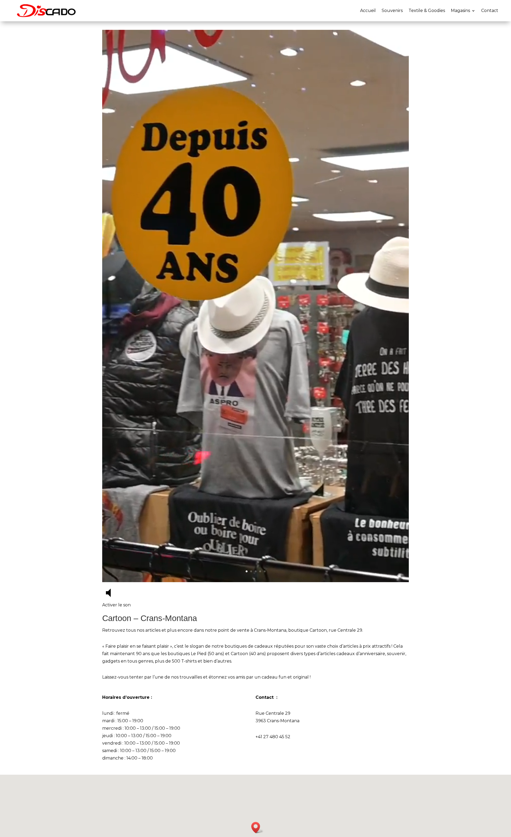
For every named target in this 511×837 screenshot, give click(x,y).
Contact (489, 10)
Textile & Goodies (427, 10)
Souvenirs (392, 10)
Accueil (368, 10)
